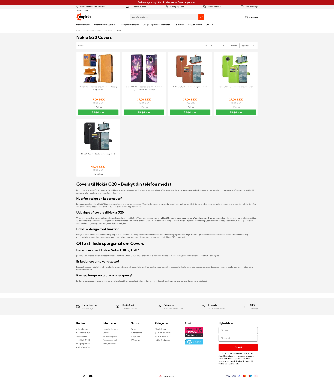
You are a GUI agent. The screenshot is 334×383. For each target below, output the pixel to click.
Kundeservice (136, 333)
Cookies (106, 333)
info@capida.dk (83, 343)
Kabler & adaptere (162, 340)
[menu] (167, 25)
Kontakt (79, 10)
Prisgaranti (135, 336)
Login (86, 10)
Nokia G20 (109, 30)
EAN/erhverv (136, 340)
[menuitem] (83, 25)
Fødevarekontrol (110, 340)
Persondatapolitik (110, 336)
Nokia (99, 30)
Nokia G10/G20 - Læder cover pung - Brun (190, 87)
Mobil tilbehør (89, 30)
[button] (169, 376)
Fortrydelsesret (109, 343)
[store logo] (83, 17)
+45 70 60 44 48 (83, 340)
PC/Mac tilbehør (162, 336)
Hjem (78, 30)
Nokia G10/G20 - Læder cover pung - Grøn (236, 87)
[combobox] (167, 17)
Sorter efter (233, 46)
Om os (133, 329)
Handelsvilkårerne (110, 329)
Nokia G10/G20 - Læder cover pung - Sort (98, 154)
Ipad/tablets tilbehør (163, 333)
